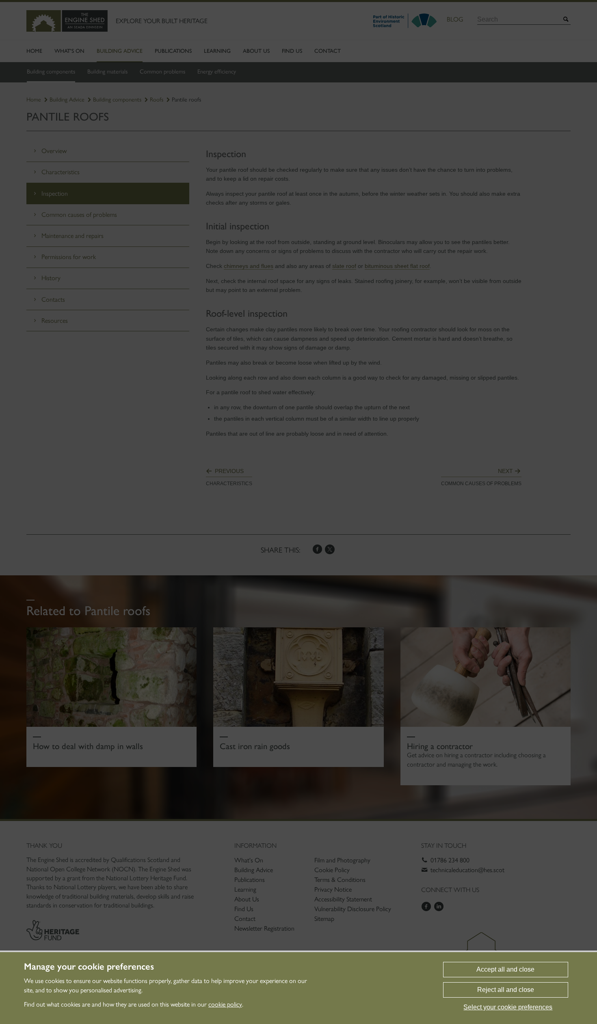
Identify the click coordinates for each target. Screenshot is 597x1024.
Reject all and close (505, 989)
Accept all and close (505, 969)
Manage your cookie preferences (89, 967)
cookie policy (225, 1004)
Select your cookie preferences (507, 1007)
